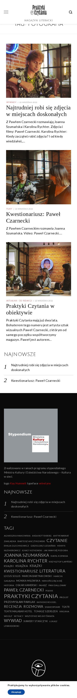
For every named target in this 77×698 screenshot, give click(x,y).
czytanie (57, 540)
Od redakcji (25, 301)
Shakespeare (52, 607)
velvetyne (45, 483)
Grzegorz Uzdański (43, 545)
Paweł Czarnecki (24, 589)
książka (21, 565)
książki (36, 566)
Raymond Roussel (47, 602)
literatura (52, 570)
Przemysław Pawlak (19, 601)
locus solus (12, 576)
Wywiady (11, 102)
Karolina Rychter (25, 560)
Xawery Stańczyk (35, 621)
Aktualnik (11, 301)
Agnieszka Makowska (17, 535)
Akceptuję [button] (16, 692)
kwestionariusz (21, 571)
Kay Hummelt (18, 483)
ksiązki (9, 566)
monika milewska (28, 580)
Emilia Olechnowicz (16, 545)
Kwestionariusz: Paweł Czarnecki (35, 380)
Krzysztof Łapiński (60, 561)
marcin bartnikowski (37, 576)
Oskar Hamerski (26, 585)
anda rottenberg (42, 536)
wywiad (13, 620)
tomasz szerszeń (46, 611)
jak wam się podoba (56, 550)
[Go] (71, 12)
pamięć (43, 585)
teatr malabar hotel (18, 611)
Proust (64, 597)
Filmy (9, 209)
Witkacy (18, 616)
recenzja (13, 606)
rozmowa (33, 606)
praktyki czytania (31, 596)
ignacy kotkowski (32, 550)
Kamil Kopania (59, 556)
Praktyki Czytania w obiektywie (30, 309)
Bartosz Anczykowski (31, 541)
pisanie (49, 590)
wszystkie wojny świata (39, 616)
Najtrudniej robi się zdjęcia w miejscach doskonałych (38, 110)
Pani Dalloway (57, 585)
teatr (66, 606)
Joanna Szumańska (26, 555)
